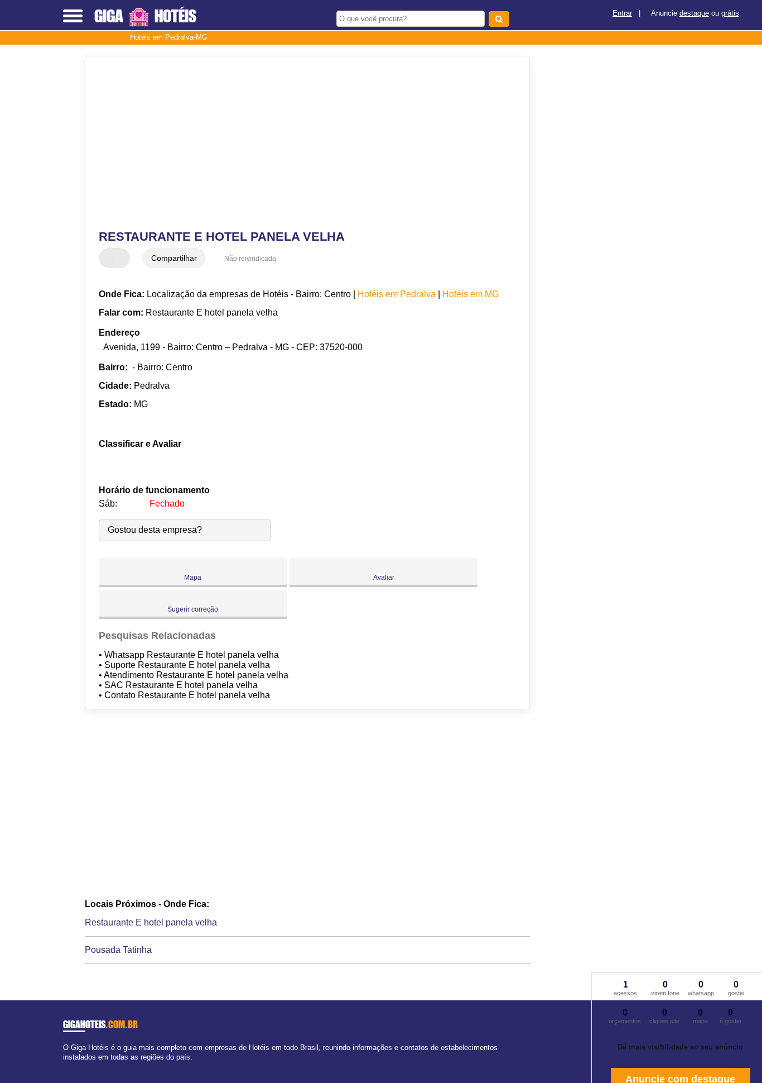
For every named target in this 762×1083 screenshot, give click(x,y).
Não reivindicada (250, 259)
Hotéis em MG (470, 294)
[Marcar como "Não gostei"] (122, 258)
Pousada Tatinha (118, 950)
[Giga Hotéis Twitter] (70, 1067)
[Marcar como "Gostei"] (108, 258)
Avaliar (383, 577)
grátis (730, 13)
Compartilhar (174, 258)
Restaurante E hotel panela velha (151, 922)
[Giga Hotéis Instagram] (75, 1067)
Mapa (192, 577)
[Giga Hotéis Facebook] (65, 1067)
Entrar (622, 13)
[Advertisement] (300, 143)
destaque (694, 13)
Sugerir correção (192, 609)
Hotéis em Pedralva (397, 294)
